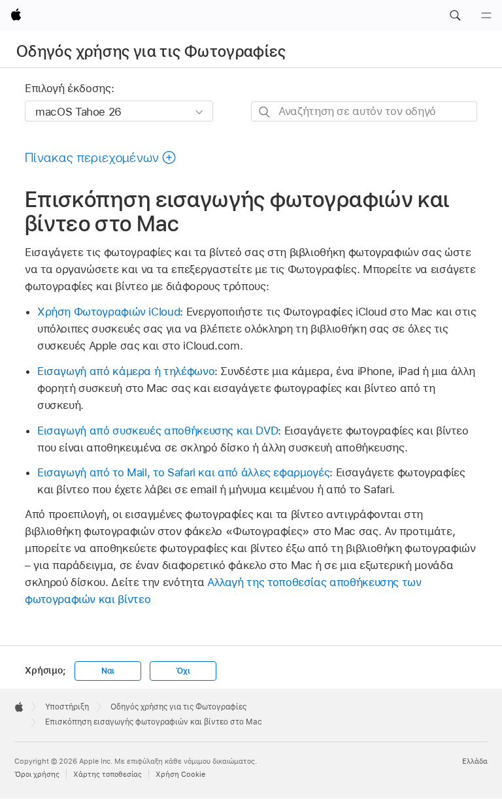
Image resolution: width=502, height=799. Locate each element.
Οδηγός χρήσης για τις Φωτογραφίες (151, 51)
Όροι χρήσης (36, 774)
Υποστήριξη (67, 706)
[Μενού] (486, 15)
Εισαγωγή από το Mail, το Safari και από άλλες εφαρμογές (183, 472)
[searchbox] (364, 111)
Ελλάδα (475, 761)
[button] (455, 15)
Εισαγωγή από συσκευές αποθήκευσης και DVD (157, 430)
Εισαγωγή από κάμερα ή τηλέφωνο (125, 371)
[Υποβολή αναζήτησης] (265, 112)
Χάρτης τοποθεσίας (107, 774)
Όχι (183, 671)
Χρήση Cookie (180, 774)
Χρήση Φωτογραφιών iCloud (108, 311)
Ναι (107, 671)
